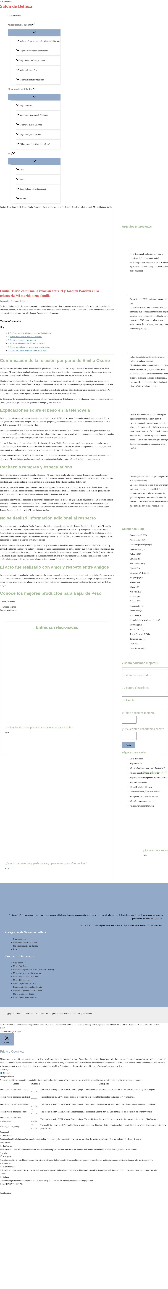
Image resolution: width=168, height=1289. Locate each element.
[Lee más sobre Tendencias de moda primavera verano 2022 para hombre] (72, 722)
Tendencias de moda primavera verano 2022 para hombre (39, 727)
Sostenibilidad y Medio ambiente (155, 777)
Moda (7, 733)
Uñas (7, 869)
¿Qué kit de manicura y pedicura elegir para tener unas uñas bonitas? (46, 863)
